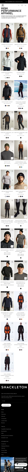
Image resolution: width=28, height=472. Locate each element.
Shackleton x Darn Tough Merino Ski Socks (20, 221)
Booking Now (4, 431)
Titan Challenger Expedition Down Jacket (21, 103)
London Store (4, 420)
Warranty (3, 448)
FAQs (2, 433)
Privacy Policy (4, 450)
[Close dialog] (26, 458)
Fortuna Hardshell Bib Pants (20, 133)
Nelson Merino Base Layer (7, 192)
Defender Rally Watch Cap (7, 251)
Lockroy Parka (21, 72)
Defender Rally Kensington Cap (20, 283)
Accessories (3, 418)
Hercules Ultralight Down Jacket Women (7, 221)
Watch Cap (7, 161)
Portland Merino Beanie (21, 192)
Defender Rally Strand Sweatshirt (7, 283)
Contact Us (3, 443)
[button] (12, 33)
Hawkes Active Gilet (7, 44)
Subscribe (6, 405)
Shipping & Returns (5, 446)
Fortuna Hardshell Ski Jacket (7, 133)
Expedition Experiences (6, 429)
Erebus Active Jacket (21, 44)
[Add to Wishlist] (12, 24)
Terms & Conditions (5, 456)
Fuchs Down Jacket (7, 101)
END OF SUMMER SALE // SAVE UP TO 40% (14, 1)
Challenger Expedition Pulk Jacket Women (20, 314)
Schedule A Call (4, 437)
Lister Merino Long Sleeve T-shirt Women (21, 162)
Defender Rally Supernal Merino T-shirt (20, 251)
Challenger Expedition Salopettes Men (20, 345)
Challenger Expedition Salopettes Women (7, 375)
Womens (3, 416)
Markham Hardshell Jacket (7, 73)
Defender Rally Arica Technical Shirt (7, 313)
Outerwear (3, 414)
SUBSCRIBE (20, 467)
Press (2, 454)
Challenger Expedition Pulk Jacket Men (7, 345)
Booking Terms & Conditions (7, 435)
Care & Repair (4, 452)
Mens (2, 412)
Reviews (3, 422)
